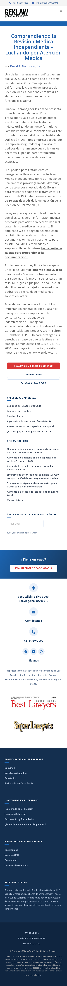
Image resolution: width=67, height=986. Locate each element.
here (40, 975)
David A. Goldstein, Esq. (26, 66)
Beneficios (10, 778)
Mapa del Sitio (31, 944)
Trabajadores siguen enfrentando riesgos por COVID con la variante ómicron (33, 484)
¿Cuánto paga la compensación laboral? (30, 431)
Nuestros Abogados (15, 773)
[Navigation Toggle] (61, 11)
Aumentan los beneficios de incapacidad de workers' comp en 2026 (31, 459)
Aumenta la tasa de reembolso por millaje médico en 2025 (31, 467)
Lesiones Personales (16, 865)
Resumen (10, 768)
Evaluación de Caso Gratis (33, 568)
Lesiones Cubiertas (15, 814)
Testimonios (11, 850)
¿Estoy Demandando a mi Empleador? (25, 824)
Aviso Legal (32, 933)
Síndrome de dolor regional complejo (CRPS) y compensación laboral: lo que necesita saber (33, 476)
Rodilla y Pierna (15, 415)
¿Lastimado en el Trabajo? (19, 809)
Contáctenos (33, 374)
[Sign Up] (56, 523)
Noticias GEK (12, 855)
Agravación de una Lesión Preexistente (29, 421)
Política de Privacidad (31, 938)
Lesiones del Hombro (19, 410)
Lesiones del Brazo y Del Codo (24, 405)
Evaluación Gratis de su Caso (33, 365)
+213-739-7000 (20, 2)
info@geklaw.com (46, 2)
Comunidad (11, 860)
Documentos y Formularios (19, 819)
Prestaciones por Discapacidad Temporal (30, 426)
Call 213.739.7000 (35, 382)
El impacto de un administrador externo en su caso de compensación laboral (33, 450)
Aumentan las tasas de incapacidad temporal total (33, 493)
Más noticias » (15, 500)
